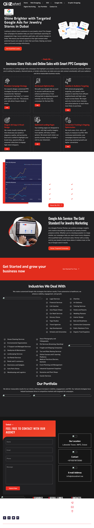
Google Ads (58, 3)
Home (26, 3)
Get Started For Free (70, 269)
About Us (53, 506)
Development (39, 506)
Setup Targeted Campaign (59, 248)
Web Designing (35, 3)
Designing (38, 502)
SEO (47, 3)
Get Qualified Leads (13, 48)
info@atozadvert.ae (75, 476)
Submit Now (13, 488)
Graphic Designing (74, 3)
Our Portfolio (42, 7)
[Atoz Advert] (12, 5)
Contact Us (53, 7)
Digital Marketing (30, 7)
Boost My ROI (55, 205)
